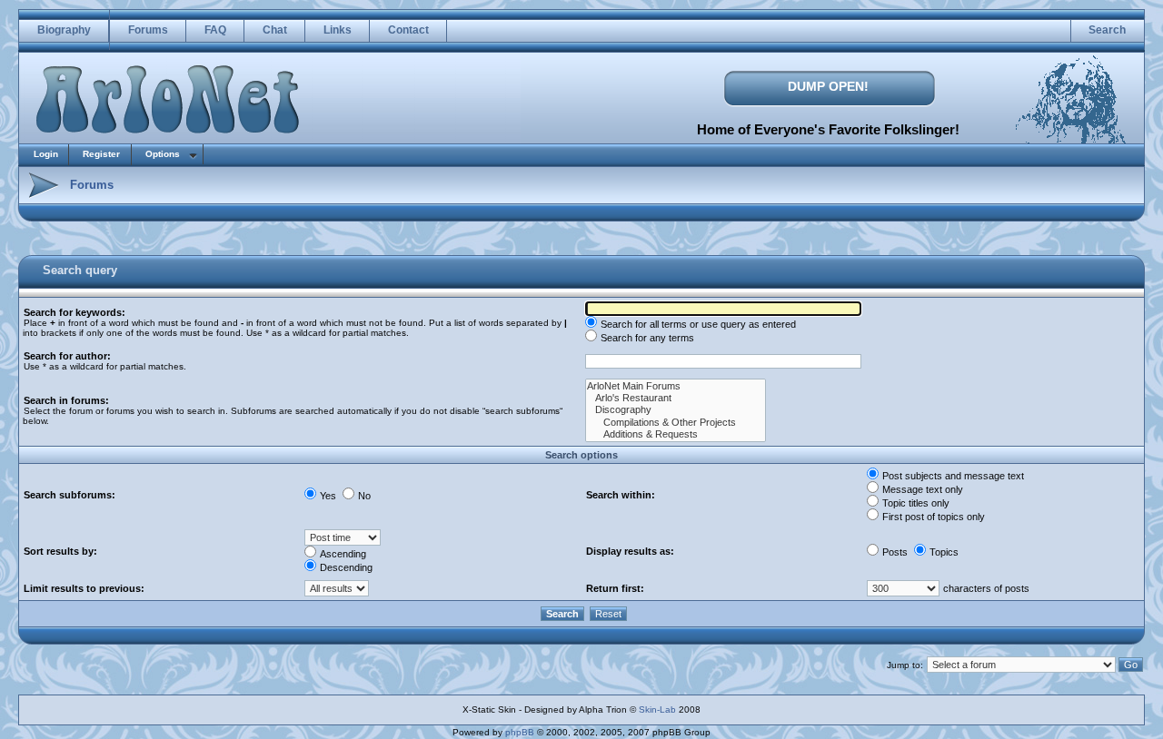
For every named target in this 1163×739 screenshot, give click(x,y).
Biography (64, 30)
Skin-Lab (657, 709)
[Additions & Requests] (675, 434)
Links (337, 30)
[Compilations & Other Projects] (675, 423)
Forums (148, 30)
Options (162, 154)
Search (1107, 30)
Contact (408, 30)
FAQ (215, 30)
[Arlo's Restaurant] (675, 398)
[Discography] (675, 410)
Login (46, 154)
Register (101, 154)
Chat (275, 30)
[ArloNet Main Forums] (675, 386)
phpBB (519, 732)
